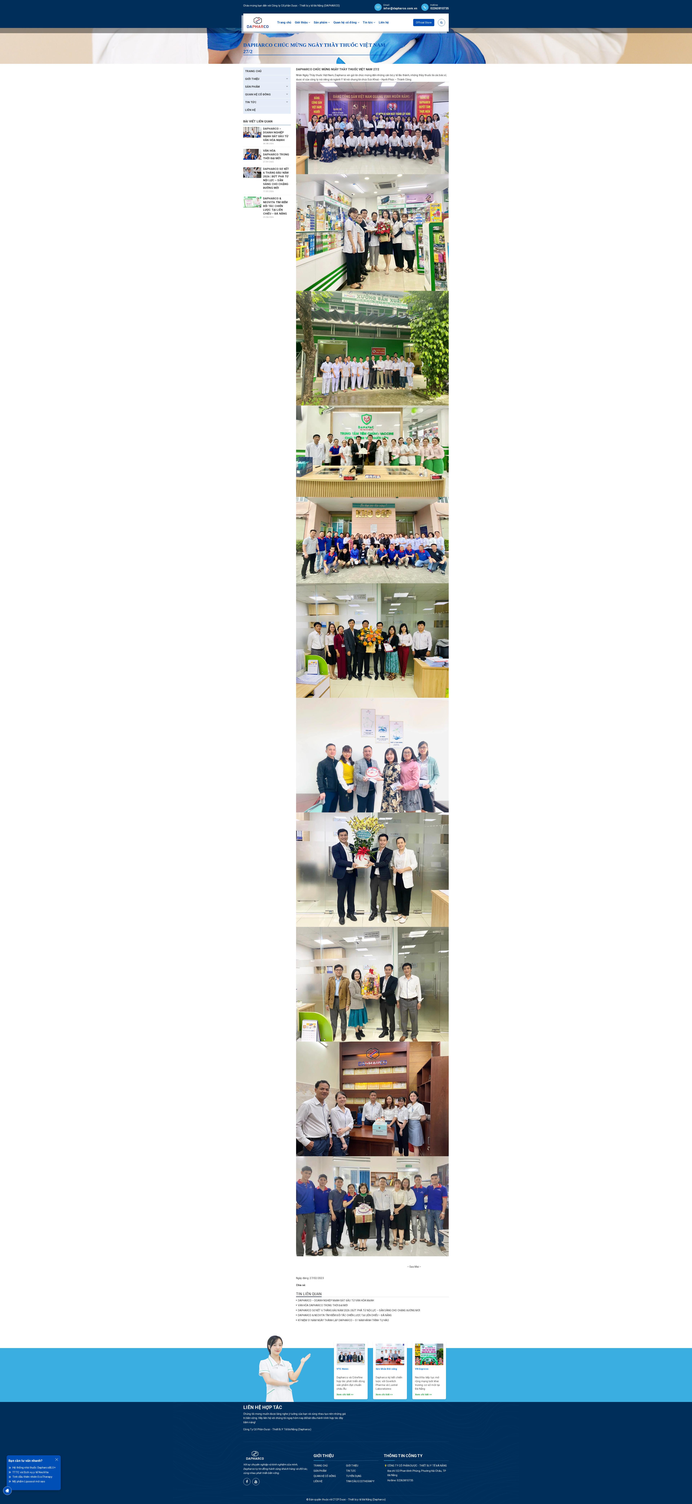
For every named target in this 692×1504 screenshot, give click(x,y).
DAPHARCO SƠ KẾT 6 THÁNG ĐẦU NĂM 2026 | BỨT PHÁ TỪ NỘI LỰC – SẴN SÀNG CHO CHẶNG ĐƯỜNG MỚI (359, 1310)
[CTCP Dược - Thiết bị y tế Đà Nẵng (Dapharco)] (258, 22)
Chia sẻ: (301, 1285)
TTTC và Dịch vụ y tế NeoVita (30, 1472)
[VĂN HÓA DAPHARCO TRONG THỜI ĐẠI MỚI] (252, 154)
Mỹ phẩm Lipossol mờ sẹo (28, 1481)
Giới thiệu (302, 22)
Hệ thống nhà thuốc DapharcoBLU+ (34, 1467)
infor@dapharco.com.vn (400, 8)
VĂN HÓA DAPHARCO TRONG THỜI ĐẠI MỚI (323, 1305)
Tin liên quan (309, 1294)
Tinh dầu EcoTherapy (360, 1481)
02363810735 (439, 8)
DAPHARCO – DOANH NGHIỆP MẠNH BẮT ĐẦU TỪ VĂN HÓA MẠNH (336, 1300)
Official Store (424, 22)
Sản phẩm (321, 22)
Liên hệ (384, 22)
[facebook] (246, 1481)
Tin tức (368, 22)
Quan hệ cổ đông (345, 22)
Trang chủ (284, 22)
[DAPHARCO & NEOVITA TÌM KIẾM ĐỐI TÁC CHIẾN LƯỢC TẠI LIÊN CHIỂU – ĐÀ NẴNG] (252, 202)
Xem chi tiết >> (345, 1394)
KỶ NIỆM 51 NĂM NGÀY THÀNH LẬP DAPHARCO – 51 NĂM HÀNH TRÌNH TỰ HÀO (343, 1320)
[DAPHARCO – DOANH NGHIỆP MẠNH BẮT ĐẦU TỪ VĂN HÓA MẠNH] (252, 132)
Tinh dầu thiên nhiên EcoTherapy (32, 1476)
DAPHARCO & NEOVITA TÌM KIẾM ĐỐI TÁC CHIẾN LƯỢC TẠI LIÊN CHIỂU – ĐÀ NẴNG (345, 1315)
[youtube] (256, 1481)
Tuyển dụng (353, 1476)
